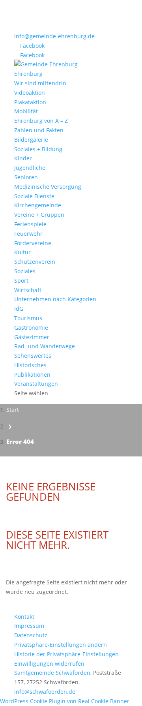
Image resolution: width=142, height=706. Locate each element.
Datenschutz (30, 635)
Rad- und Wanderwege (44, 346)
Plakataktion (30, 102)
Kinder (23, 158)
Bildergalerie (31, 139)
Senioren (26, 177)
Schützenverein (34, 261)
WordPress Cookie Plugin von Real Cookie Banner (64, 701)
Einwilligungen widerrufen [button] (49, 663)
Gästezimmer (31, 337)
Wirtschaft (27, 290)
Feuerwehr (28, 233)
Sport (21, 280)
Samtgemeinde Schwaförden (52, 672)
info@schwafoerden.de (44, 691)
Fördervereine (32, 243)
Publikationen (32, 374)
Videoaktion (29, 92)
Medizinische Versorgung (47, 186)
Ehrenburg (28, 73)
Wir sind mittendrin (40, 83)
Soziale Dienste (34, 196)
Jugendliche (29, 167)
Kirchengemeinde (37, 205)
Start (12, 409)
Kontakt (24, 616)
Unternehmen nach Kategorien (55, 299)
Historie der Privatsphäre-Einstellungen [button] (66, 654)
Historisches (30, 365)
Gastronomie (31, 327)
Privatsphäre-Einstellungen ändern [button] (60, 644)
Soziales (25, 271)
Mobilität (26, 111)
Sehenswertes (32, 355)
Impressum (29, 625)
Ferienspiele (30, 224)
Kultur (22, 252)
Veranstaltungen (36, 383)
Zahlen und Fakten (39, 130)
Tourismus (28, 318)
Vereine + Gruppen (39, 214)
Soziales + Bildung (38, 149)
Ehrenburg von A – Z (41, 120)
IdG (18, 308)
